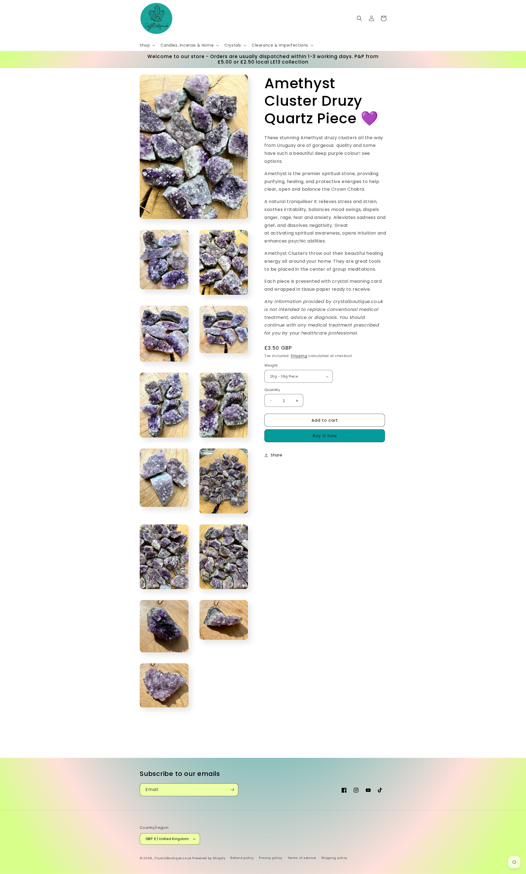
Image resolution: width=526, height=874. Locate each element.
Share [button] (276, 455)
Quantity (272, 390)
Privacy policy (270, 858)
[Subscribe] (232, 789)
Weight (271, 365)
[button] (146, 45)
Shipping (299, 356)
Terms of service (302, 858)
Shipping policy (334, 858)
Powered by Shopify (208, 858)
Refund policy (242, 858)
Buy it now (325, 436)
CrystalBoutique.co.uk (172, 858)
